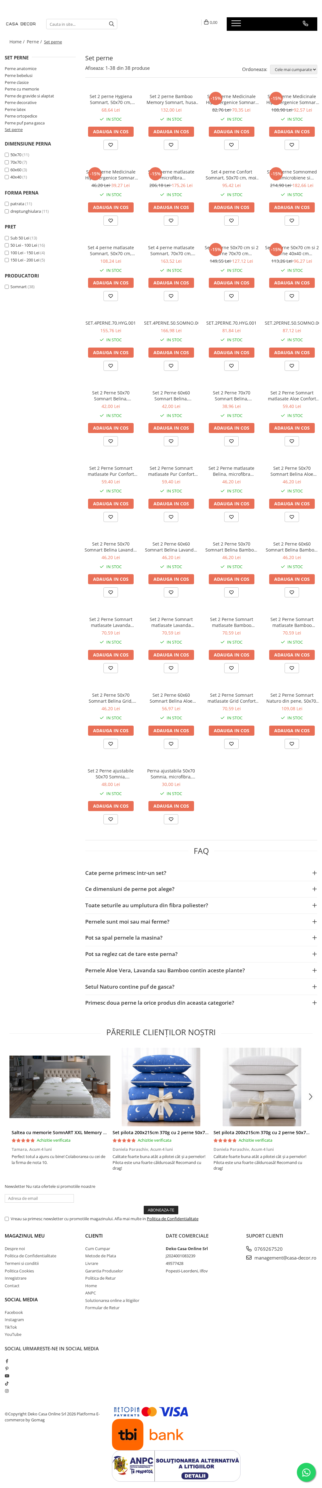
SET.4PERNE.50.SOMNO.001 (171, 323)
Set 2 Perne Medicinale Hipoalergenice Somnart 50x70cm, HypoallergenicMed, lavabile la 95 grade (231, 99)
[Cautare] (111, 24)
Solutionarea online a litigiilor (112, 1300)
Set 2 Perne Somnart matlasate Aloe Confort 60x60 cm (292, 396)
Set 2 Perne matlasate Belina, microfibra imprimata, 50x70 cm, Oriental (231, 471)
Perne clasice (17, 82)
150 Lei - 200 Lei (24, 260)
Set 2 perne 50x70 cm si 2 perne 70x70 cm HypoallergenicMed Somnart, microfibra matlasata (231, 250)
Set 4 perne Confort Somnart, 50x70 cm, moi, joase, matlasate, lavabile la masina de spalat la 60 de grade (231, 175)
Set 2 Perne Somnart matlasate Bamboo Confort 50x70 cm (231, 622)
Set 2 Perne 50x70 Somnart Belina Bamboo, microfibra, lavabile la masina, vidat (231, 547)
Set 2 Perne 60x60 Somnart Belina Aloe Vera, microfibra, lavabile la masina (171, 698)
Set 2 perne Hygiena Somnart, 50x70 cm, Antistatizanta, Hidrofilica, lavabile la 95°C (110, 99)
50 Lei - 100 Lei (23, 245)
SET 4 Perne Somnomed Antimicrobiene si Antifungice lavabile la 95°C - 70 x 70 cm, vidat (292, 175)
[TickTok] (7, 1383)
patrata (17, 203)
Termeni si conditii (22, 1263)
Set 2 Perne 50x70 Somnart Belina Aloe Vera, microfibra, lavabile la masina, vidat (292, 471)
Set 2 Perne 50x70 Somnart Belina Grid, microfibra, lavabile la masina (111, 698)
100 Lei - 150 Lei (24, 252)
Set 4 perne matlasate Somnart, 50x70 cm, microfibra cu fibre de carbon (111, 250)
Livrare (91, 1263)
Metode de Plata (100, 1256)
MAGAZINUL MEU (25, 1236)
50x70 (15, 154)
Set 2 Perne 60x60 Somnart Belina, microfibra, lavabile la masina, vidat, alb (171, 396)
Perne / (35, 42)
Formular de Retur (102, 1307)
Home (91, 1285)
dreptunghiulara (25, 211)
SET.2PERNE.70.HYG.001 (231, 323)
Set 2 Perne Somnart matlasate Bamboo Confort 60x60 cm (292, 622)
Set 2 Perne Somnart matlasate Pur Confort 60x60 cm (171, 471)
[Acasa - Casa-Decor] (21, 24)
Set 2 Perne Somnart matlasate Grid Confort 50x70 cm (232, 698)
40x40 (15, 177)
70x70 (15, 162)
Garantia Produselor (104, 1271)
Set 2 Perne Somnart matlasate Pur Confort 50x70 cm (111, 471)
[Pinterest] (7, 1368)
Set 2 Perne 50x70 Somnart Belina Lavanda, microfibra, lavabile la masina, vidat (111, 547)
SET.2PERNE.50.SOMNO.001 (292, 323)
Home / (17, 42)
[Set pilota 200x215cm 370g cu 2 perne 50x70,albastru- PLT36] (160, 1087)
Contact (12, 1285)
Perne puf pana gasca (25, 123)
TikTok (11, 1327)
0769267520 (268, 1249)
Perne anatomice (20, 68)
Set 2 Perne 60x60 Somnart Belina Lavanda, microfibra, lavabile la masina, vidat (171, 547)
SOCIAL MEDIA (21, 1299)
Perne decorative (20, 102)
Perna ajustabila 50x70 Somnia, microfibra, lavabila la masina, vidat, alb (171, 774)
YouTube (13, 1334)
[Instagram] (7, 1391)
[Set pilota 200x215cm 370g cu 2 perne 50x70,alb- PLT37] (261, 1087)
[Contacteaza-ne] (305, 23)
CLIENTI (94, 1236)
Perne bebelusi (18, 75)
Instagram (14, 1319)
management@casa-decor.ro (284, 1258)
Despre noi (15, 1248)
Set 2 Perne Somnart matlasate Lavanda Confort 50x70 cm (171, 622)
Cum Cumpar (97, 1248)
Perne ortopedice (21, 116)
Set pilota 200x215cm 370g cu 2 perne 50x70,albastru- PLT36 (177, 1132)
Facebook (14, 1312)
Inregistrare (15, 1278)
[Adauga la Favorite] (110, 145)
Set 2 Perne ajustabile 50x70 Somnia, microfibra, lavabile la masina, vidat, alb (111, 774)
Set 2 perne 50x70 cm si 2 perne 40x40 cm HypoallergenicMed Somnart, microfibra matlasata (292, 250)
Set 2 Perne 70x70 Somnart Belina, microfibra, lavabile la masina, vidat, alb (231, 396)
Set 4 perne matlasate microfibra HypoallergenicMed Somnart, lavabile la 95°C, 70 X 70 (171, 175)
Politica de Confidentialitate (172, 1219)
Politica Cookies (19, 1271)
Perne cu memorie (22, 89)
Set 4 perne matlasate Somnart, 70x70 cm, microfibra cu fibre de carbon (171, 250)
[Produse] (236, 25)
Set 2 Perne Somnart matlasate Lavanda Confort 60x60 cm (110, 622)
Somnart (18, 286)
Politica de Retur (100, 1278)
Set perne (14, 129)
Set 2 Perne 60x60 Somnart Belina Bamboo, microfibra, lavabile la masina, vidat (292, 547)
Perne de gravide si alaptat (29, 96)
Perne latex (15, 109)
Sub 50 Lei (19, 238)
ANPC (90, 1293)
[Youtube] (7, 1376)
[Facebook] (7, 1361)
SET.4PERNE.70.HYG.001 (111, 323)
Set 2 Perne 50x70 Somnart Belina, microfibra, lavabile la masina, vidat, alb (111, 396)
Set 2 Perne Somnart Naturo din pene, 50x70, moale (291, 698)
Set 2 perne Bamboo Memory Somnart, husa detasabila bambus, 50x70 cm (171, 99)
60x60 (15, 170)
